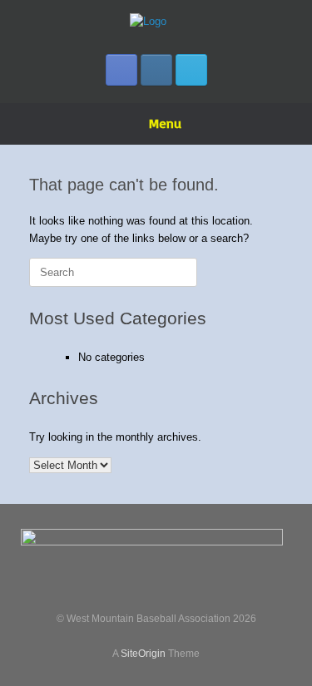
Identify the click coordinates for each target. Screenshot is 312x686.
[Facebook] (121, 70)
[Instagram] (156, 70)
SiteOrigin (143, 654)
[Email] (191, 70)
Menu (165, 123)
